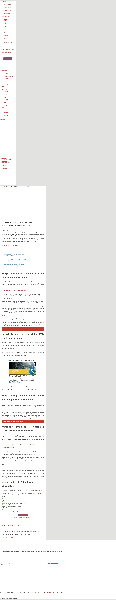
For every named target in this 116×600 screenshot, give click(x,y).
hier (31, 511)
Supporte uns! (8, 58)
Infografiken (4, 186)
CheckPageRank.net (5, 162)
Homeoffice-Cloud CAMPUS (7, 159)
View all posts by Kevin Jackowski (8, 535)
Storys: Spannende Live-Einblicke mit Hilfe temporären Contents (14, 254)
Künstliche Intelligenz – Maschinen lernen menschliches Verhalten (14, 264)
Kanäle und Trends (8, 241)
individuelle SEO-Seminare (31, 532)
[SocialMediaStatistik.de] (8, 52)
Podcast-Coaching (48, 592)
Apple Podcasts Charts (6, 168)
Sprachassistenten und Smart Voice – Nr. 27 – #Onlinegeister (15, 265)
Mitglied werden (22, 515)
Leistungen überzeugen (15, 304)
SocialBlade (4, 165)
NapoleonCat (4, 161)
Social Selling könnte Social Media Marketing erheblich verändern (14, 262)
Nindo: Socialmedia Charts (6, 164)
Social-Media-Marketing (6, 232)
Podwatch (3, 167)
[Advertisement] (7, 179)
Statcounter (4, 158)
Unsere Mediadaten (54, 563)
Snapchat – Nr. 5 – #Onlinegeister (11, 255)
